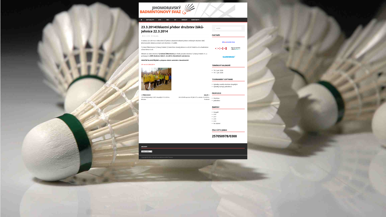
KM (167, 20)
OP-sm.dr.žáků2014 (148, 64)
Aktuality (150, 20)
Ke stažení (217, 123)
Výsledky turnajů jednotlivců (223, 87)
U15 (215, 119)
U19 (215, 114)
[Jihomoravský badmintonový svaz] (187, 16)
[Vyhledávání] (228, 28)
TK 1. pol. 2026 (218, 73)
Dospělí (216, 112)
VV (175, 20)
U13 (215, 121)
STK (159, 20)
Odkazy (184, 20)
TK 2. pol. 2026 (218, 70)
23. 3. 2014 (147, 36)
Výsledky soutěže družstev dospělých (226, 84)
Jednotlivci (217, 100)
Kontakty (195, 20)
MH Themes (169, 157)
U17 (215, 117)
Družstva (216, 98)
